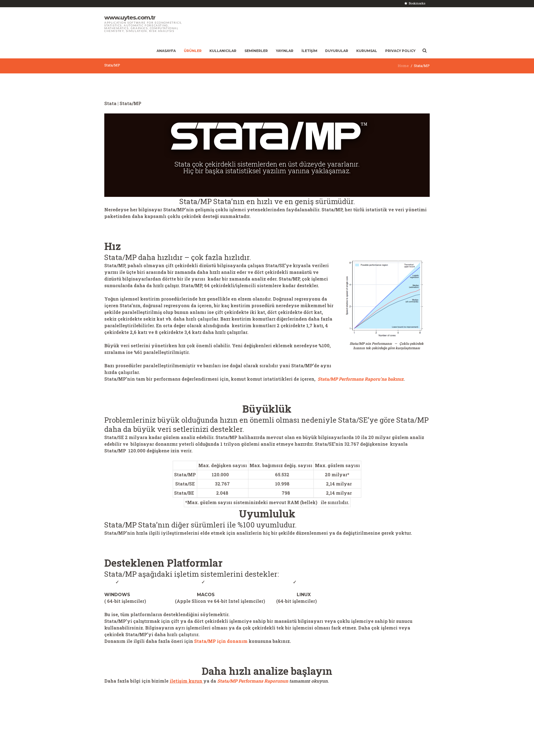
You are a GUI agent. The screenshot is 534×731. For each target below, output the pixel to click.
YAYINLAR (284, 51)
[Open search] (424, 51)
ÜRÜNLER (193, 51)
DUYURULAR (336, 51)
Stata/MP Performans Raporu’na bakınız (361, 379)
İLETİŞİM (309, 51)
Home (403, 65)
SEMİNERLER (256, 51)
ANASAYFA (166, 51)
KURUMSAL (366, 51)
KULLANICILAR (222, 51)
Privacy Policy (400, 51)
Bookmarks (417, 3)
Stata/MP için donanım (221, 641)
